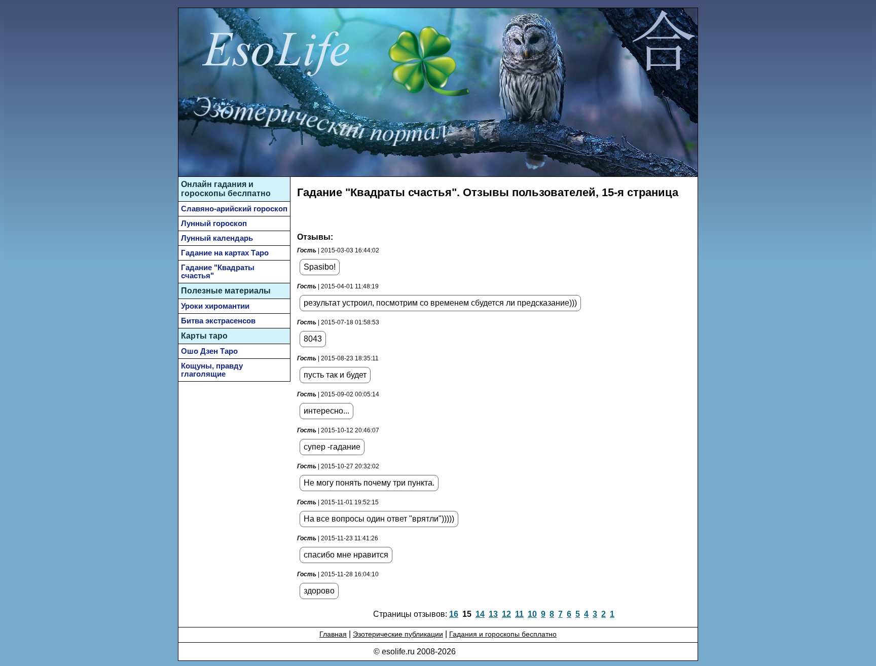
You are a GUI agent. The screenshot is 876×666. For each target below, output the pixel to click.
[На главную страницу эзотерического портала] (663, 42)
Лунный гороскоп (214, 223)
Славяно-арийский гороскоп (234, 209)
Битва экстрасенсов (218, 321)
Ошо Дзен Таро (209, 351)
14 (480, 614)
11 (519, 614)
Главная (333, 634)
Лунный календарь (217, 238)
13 (493, 614)
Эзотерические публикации (398, 634)
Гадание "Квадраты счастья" (217, 272)
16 (453, 614)
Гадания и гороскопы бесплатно (503, 634)
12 (506, 614)
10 (532, 614)
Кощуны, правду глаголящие (212, 370)
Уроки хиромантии (215, 306)
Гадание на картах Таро (225, 253)
